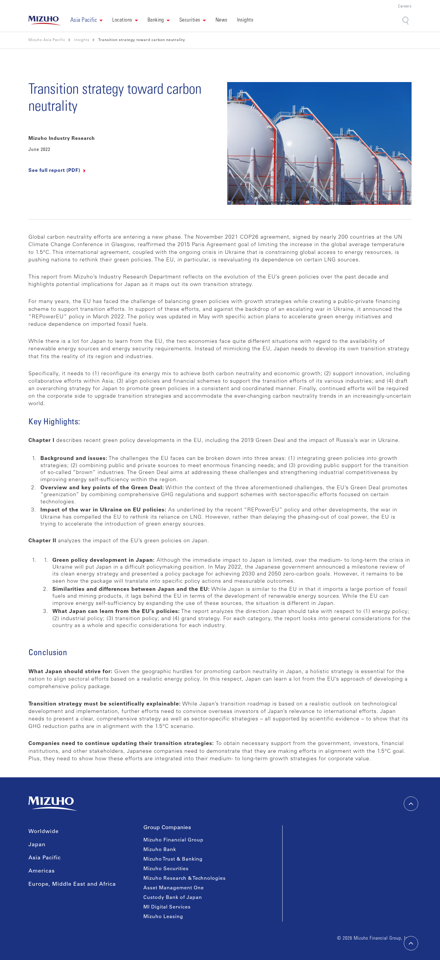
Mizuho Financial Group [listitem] (173, 840)
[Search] (406, 21)
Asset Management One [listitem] (173, 888)
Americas (41, 871)
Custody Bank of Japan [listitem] (172, 897)
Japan (36, 845)
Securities (189, 20)
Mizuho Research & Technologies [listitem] (184, 878)
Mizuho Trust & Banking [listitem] (173, 859)
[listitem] (81, 40)
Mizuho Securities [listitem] (166, 869)
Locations (122, 20)
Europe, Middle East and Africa (72, 884)
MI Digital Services (167, 907)
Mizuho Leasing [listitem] (163, 916)
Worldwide (43, 832)
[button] (87, 21)
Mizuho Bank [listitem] (159, 849)
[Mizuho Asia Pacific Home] (44, 20)
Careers (405, 7)
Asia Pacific (44, 858)
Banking (156, 20)
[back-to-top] (411, 943)
